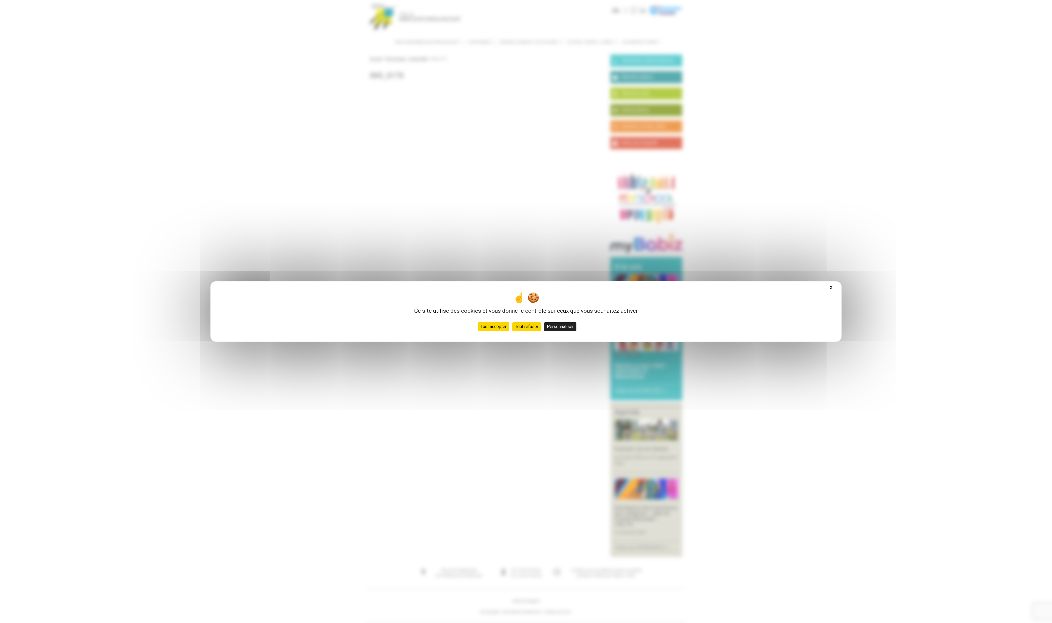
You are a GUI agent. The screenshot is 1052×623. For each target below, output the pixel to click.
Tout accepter (494, 326)
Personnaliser (560, 326)
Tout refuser (526, 326)
